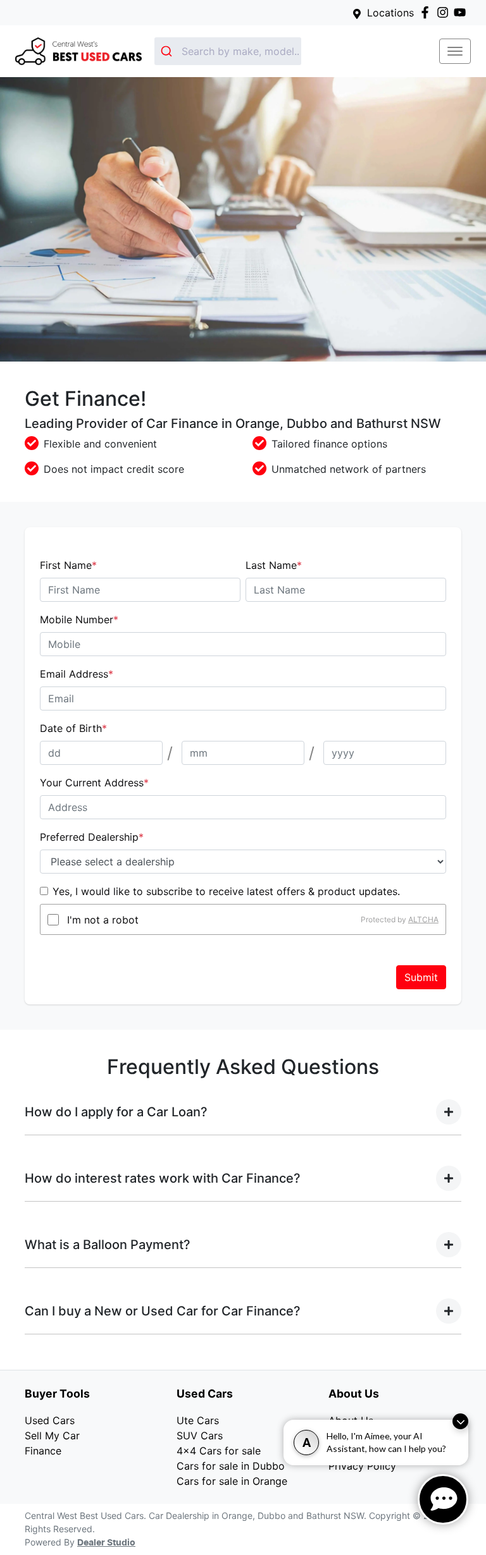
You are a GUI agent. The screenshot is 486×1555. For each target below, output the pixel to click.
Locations (390, 12)
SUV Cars (200, 1435)
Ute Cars (198, 1420)
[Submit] (168, 51)
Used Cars (50, 1420)
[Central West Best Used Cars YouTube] (462, 12)
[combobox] (227, 51)
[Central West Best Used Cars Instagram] (445, 12)
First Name (68, 565)
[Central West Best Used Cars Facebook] (427, 12)
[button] (455, 51)
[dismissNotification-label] (460, 1421)
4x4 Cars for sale (219, 1450)
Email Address (76, 674)
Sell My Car (52, 1435)
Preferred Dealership (92, 837)
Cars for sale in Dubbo (231, 1466)
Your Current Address (94, 782)
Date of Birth (73, 728)
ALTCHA (423, 919)
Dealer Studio (106, 1543)
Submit (421, 977)
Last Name (274, 565)
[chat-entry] (443, 1499)
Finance (43, 1450)
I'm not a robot (103, 919)
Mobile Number (79, 619)
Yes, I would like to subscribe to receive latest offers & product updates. (226, 891)
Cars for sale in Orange (232, 1481)
